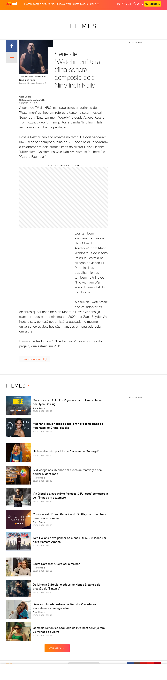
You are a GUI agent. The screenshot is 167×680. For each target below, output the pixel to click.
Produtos (11, 13)
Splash (89, 13)
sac (118, 4)
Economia (64, 13)
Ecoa (117, 13)
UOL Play (94, 4)
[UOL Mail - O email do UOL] (126, 4)
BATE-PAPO (45, 4)
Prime (145, 13)
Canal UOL (125, 13)
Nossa (134, 13)
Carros (55, 13)
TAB (140, 13)
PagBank (84, 4)
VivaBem (107, 13)
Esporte (81, 13)
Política (46, 13)
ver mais (55, 648)
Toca (150, 13)
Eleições (28, 13)
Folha (73, 13)
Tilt (113, 13)
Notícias (37, 13)
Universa (98, 13)
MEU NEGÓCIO (58, 4)
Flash (20, 13)
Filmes (83, 26)
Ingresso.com (31, 4)
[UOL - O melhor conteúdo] (11, 4)
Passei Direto (72, 4)
